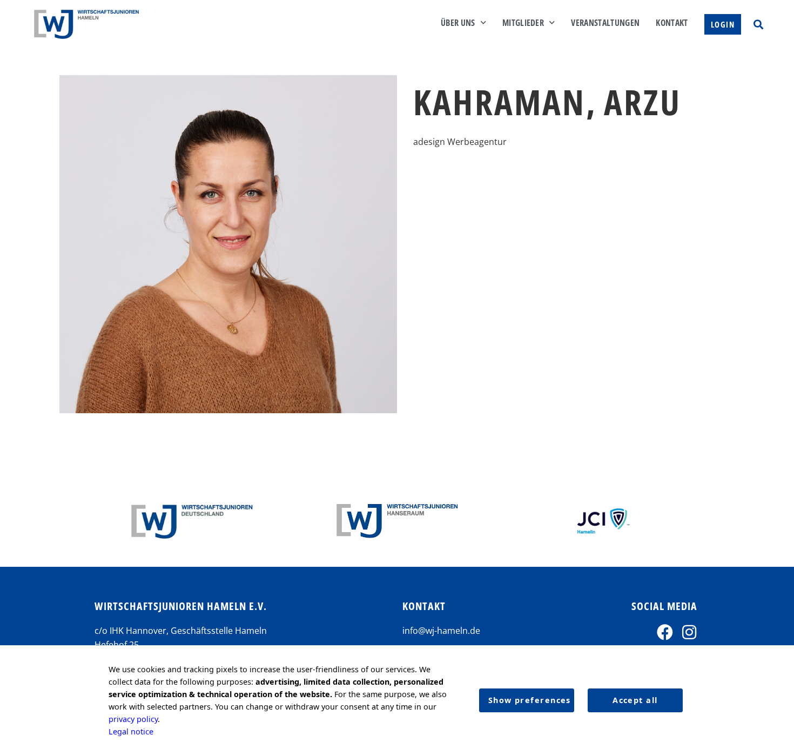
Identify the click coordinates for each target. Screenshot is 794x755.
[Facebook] (665, 632)
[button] (758, 24)
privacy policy (133, 719)
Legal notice (131, 731)
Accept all (635, 700)
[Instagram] (689, 632)
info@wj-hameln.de (441, 631)
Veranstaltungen (605, 23)
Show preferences (529, 700)
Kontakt (672, 23)
